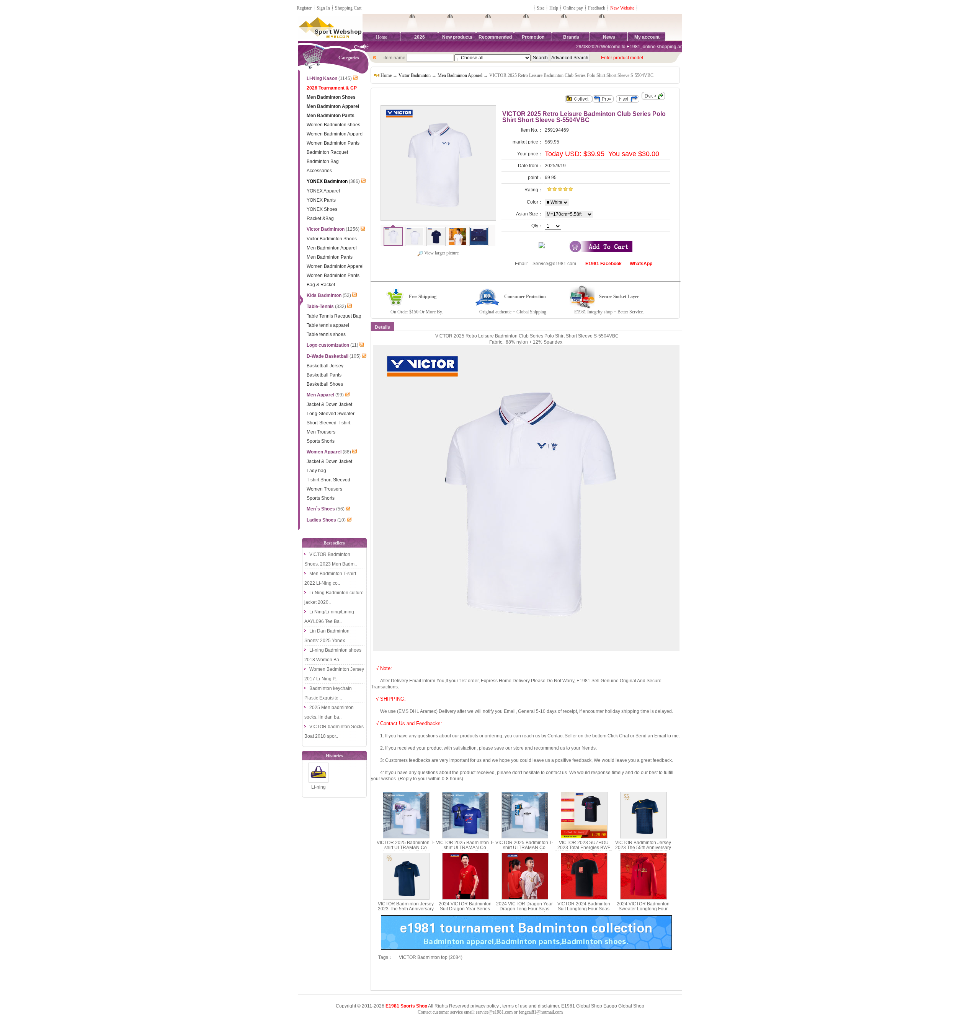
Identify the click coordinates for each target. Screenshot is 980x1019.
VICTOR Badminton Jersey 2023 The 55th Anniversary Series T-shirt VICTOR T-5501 (643, 850)
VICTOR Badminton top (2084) (430, 957)
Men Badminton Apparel (460, 75)
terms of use (515, 1006)
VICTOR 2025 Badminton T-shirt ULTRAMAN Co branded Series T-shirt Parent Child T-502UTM (465, 850)
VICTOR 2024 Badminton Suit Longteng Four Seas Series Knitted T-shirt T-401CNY (583, 911)
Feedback (597, 8)
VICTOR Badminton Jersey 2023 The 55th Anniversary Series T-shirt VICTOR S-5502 (406, 911)
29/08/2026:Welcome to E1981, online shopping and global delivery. (634, 46)
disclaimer (548, 1006)
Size (540, 8)
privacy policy (484, 1006)
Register (304, 8)
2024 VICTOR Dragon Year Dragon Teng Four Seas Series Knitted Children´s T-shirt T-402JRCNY (524, 911)
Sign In (323, 8)
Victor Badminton (415, 75)
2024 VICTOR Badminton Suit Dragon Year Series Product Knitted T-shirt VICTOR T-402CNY (465, 911)
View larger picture (441, 253)
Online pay (573, 8)
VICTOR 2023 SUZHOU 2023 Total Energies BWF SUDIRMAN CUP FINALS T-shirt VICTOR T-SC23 (584, 850)
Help (553, 8)
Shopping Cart (348, 8)
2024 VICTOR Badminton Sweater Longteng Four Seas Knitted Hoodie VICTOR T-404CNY (643, 911)
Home (381, 37)
